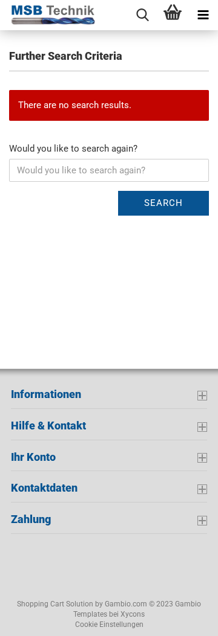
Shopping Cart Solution (55, 604)
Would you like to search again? (73, 148)
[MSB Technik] (48, 15)
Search (163, 203)
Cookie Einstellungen (109, 624)
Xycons (133, 614)
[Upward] (33, 618)
